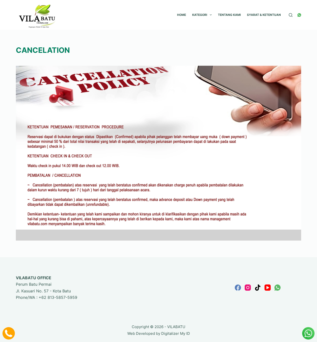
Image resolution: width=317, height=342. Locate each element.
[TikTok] (258, 287)
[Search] (290, 15)
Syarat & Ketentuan (264, 15)
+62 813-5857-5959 (58, 297)
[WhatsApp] (299, 15)
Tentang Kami (229, 15)
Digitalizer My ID (175, 333)
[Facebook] (238, 287)
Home (181, 15)
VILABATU (176, 326)
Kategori (199, 15)
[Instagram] (248, 287)
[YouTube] (267, 287)
